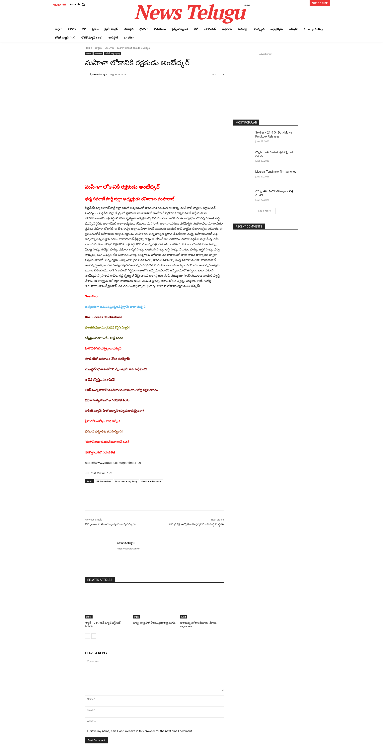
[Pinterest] (132, 85)
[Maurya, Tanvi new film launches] (243, 176)
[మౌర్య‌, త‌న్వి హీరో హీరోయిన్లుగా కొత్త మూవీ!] (154, 603)
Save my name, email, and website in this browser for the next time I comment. (141, 731)
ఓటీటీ (183, 616)
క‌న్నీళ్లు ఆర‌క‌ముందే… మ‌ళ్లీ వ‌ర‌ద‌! (104, 338)
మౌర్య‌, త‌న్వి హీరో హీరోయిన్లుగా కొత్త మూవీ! (154, 622)
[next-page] (93, 636)
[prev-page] (87, 636)
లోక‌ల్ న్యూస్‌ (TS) (113, 53)
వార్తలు (98, 47)
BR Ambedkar (104, 481)
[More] (150, 85)
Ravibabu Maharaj (151, 481)
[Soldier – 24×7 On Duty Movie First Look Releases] (243, 137)
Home (88, 47)
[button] (78, 4)
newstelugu (100, 74)
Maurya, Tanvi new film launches (275, 171)
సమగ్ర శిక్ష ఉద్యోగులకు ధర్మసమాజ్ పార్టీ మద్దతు (196, 524)
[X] (123, 85)
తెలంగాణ (109, 47)
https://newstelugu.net (128, 548)
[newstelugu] (87, 74)
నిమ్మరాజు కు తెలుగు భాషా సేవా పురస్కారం (110, 524)
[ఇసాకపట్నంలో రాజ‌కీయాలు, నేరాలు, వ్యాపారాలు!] (202, 603)
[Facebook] (114, 85)
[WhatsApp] (141, 85)
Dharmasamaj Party (126, 481)
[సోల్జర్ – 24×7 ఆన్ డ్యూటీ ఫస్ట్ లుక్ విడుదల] (107, 603)
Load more (264, 211)
